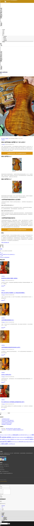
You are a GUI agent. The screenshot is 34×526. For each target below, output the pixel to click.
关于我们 (3, 29)
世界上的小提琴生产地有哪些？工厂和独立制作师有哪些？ (13, 292)
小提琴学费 (24, 437)
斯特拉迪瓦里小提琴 (16, 441)
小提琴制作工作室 (14, 437)
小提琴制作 (8, 437)
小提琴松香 (15, 439)
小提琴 (3, 30)
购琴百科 (4, 37)
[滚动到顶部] (1, 509)
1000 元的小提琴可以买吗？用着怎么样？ (8, 420)
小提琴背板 (20, 439)
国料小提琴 (23, 434)
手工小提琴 (8, 441)
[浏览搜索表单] (1, 45)
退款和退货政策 (5, 481)
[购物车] (1, 43)
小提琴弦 (3, 439)
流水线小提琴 (25, 441)
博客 (2, 516)
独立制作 (31, 441)
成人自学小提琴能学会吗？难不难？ (7, 422)
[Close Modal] (0, 485)
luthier (4, 144)
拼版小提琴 (3, 242)
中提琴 (3, 33)
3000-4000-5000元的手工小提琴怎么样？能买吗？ (13, 428)
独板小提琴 (7, 242)
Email (1, 495)
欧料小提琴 (21, 441)
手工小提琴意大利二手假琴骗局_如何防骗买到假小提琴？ (13, 401)
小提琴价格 (3, 437)
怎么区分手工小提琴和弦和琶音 (4, 257)
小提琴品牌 (5, 40)
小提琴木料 (12, 439)
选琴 (11, 443)
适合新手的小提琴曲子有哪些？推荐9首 (9, 278)
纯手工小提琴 (5, 443)
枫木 (18, 441)
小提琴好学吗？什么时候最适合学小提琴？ (8, 421)
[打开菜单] (1, 73)
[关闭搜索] (1, 522)
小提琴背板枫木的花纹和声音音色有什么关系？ (10, 347)
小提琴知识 (5, 36)
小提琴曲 (6, 439)
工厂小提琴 (29, 439)
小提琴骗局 (25, 439)
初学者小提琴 (15, 434)
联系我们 (3, 41)
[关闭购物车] (1, 501)
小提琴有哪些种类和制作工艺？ (7, 320)
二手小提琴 (8, 434)
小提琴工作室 (29, 437)
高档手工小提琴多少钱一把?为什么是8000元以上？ (7, 254)
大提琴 (3, 32)
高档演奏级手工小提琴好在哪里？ (7, 424)
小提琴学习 (5, 39)
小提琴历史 (18, 437)
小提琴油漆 (17, 439)
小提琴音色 (23, 439)
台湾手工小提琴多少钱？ (6, 374)
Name (1, 486)
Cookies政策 (1, 481)
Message (1, 494)
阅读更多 (3, 300)
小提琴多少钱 (21, 437)
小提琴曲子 (8, 439)
